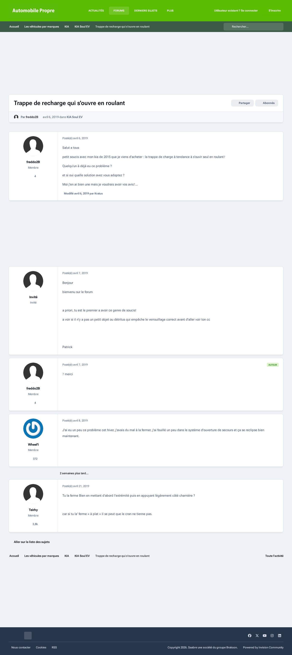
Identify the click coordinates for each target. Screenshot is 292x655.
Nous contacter (21, 647)
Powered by (263, 647)
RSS (54, 647)
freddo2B (32, 117)
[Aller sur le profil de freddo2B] (16, 117)
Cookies (41, 647)
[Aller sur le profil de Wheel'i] (33, 429)
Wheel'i (33, 444)
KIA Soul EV (75, 117)
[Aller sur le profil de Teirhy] (33, 494)
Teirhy (33, 510)
